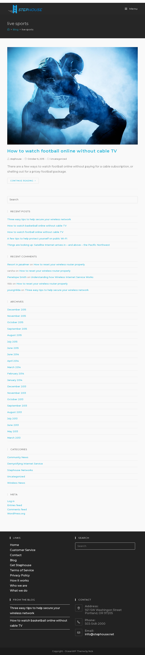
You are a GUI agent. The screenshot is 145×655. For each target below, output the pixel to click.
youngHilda (14, 290)
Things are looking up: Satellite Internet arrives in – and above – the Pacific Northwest (58, 244)
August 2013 (14, 412)
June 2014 (13, 354)
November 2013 (16, 392)
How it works (19, 580)
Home (14, 545)
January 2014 (14, 380)
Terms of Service (22, 570)
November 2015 (16, 315)
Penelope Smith (17, 277)
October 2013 (15, 399)
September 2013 (17, 405)
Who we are (18, 585)
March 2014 (14, 367)
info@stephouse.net (99, 634)
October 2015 (15, 322)
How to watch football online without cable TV (62, 151)
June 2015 (13, 348)
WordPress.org (16, 513)
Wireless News (16, 482)
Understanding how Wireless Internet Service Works (62, 277)
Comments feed (17, 509)
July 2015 (12, 341)
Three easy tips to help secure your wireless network (39, 219)
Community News (17, 457)
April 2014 (13, 360)
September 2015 (17, 328)
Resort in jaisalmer (18, 264)
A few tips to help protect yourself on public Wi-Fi (37, 238)
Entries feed (14, 505)
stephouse (16, 159)
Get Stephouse (20, 565)
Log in (10, 501)
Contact (16, 555)
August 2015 (14, 335)
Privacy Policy (20, 575)
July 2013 (12, 418)
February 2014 (15, 373)
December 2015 (16, 309)
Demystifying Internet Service (25, 463)
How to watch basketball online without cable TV (36, 225)
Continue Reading (21, 180)
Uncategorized (58, 159)
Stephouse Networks (20, 470)
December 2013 (16, 386)
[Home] (8, 29)
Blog (13, 560)
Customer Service (22, 550)
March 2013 (14, 437)
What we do (18, 590)
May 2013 (12, 431)
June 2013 (13, 425)
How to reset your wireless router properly (59, 264)
